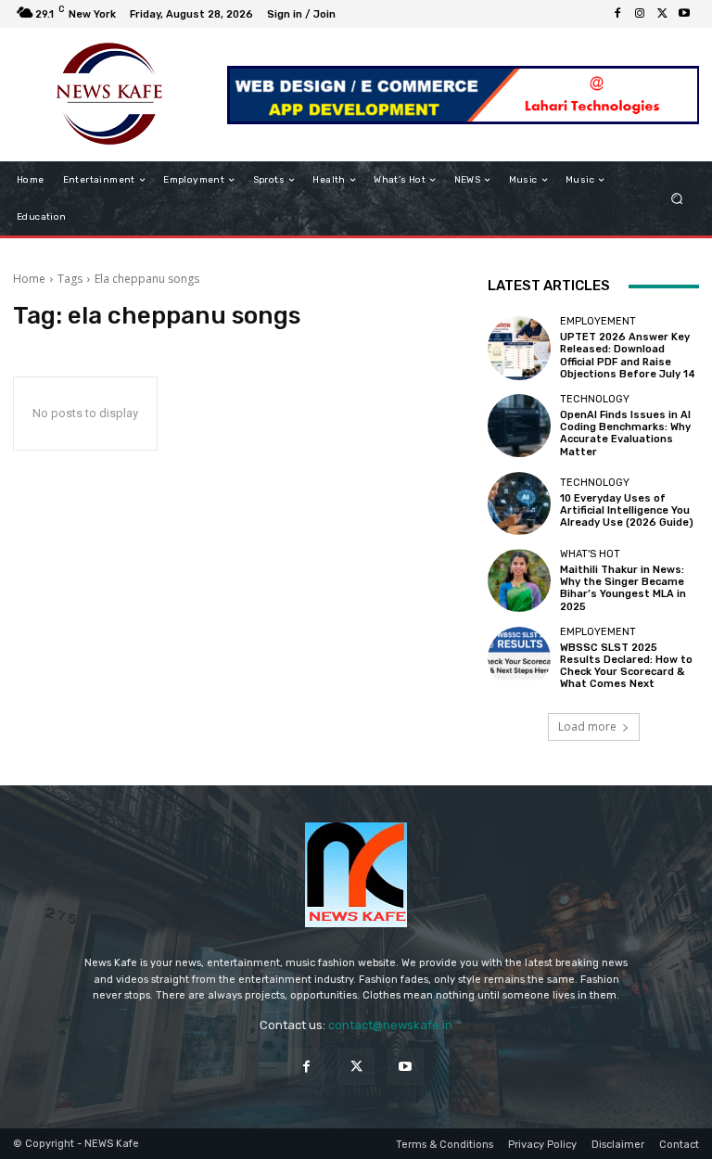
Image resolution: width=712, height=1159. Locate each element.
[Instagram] (640, 14)
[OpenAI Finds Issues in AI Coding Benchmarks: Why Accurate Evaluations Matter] (519, 425)
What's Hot (590, 554)
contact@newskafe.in (390, 1025)
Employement (598, 321)
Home (29, 279)
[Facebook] (617, 14)
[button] (677, 199)
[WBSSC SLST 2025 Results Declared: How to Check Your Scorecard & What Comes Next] (519, 658)
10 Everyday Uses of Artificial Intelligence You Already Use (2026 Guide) (626, 510)
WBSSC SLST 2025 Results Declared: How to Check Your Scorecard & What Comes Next (626, 666)
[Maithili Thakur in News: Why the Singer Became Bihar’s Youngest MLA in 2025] (519, 580)
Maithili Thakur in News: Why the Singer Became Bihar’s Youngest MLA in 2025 (623, 588)
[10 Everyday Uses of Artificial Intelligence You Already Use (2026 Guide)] (519, 503)
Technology (594, 399)
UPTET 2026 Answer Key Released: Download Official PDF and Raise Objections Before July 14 (627, 355)
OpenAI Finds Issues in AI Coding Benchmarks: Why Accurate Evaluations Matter (625, 433)
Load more (587, 726)
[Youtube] (684, 14)
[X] (662, 14)
